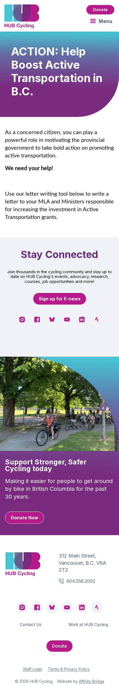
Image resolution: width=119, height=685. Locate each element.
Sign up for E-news (60, 298)
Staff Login (32, 669)
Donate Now (24, 517)
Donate (100, 9)
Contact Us (31, 624)
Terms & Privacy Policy (69, 669)
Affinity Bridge (91, 681)
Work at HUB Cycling (88, 624)
